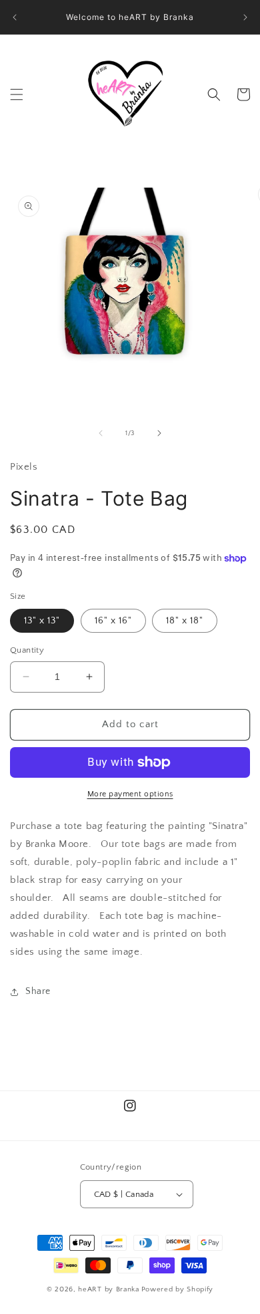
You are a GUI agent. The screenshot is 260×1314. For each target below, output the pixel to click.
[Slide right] (159, 433)
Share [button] (38, 991)
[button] (16, 94)
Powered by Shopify (177, 1289)
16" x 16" (113, 620)
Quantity (27, 650)
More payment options (130, 794)
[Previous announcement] (14, 17)
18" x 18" (184, 620)
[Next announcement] (245, 17)
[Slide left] (100, 433)
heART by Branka (108, 1289)
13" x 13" (42, 620)
